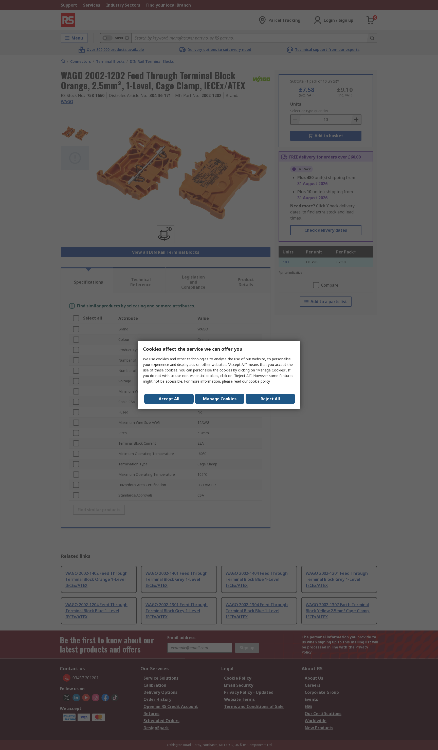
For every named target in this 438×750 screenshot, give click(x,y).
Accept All (169, 399)
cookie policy (259, 381)
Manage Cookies (219, 399)
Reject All (270, 399)
